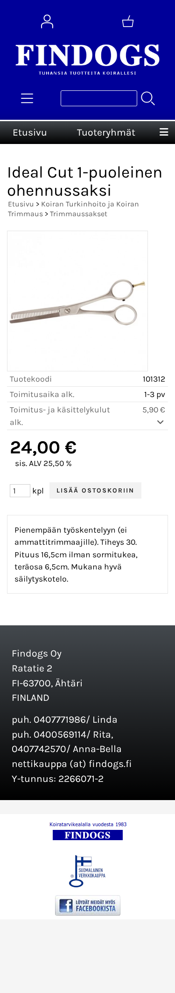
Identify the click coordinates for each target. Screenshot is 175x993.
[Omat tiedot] (47, 21)
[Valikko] (164, 132)
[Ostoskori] (128, 21)
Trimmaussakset (78, 213)
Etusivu (30, 132)
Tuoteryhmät (106, 132)
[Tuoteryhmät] (27, 98)
